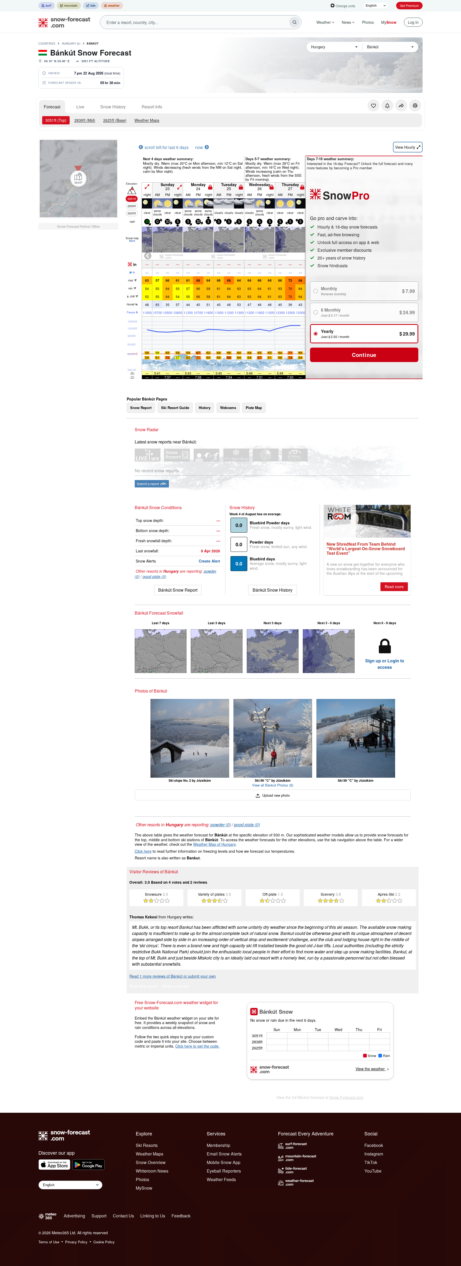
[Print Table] (415, 105)
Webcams (228, 407)
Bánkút (92, 43)
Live (80, 107)
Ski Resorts (147, 1145)
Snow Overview (151, 1162)
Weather (323, 22)
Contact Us (123, 1216)
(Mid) (84, 120)
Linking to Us (152, 1216)
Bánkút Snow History (272, 590)
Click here (143, 851)
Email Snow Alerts (224, 1154)
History (204, 407)
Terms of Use (48, 1241)
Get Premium (409, 5)
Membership (218, 1145)
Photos (368, 22)
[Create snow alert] (387, 105)
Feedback (181, 1216)
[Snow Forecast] (62, 22)
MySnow (144, 1188)
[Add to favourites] (373, 105)
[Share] (401, 105)
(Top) (55, 120)
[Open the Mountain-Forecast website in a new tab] (69, 5)
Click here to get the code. (197, 1046)
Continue (364, 355)
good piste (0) (154, 576)
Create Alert (209, 561)
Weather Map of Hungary (214, 844)
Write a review (175, 986)
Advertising (74, 1216)
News (346, 22)
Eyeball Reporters (224, 1171)
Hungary (71, 43)
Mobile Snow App (223, 1162)
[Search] (294, 22)
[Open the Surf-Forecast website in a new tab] (46, 5)
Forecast (52, 107)
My (388, 22)
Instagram (373, 1154)
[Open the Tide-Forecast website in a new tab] (91, 5)
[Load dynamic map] (78, 179)
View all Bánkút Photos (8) (272, 785)
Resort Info (152, 107)
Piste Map (254, 407)
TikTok (370, 1162)
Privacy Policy (76, 1241)
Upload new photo (275, 795)
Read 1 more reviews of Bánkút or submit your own (172, 976)
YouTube (372, 1171)
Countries (46, 43)
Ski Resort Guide (175, 407)
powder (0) (220, 824)
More (132, 241)
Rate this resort (143, 986)
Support (99, 1216)
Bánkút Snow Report (177, 590)
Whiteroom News (152, 1171)
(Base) (114, 120)
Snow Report (141, 407)
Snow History (113, 107)
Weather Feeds (221, 1179)
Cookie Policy (104, 1241)
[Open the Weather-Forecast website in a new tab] (112, 5)
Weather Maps (146, 120)
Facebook (373, 1145)
